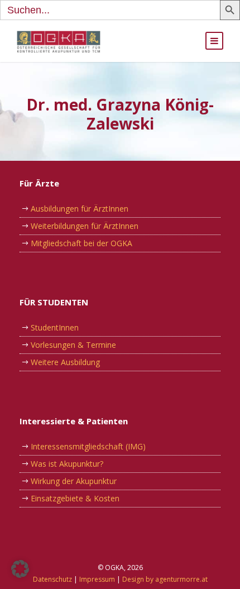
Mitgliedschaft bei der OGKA (81, 243)
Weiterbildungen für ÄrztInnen (84, 226)
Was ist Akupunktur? (67, 463)
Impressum (97, 579)
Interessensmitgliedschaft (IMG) (88, 446)
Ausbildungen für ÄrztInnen (79, 208)
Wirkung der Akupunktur (74, 481)
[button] (20, 569)
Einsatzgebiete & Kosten (75, 498)
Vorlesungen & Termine (73, 344)
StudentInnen (55, 327)
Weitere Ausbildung (65, 362)
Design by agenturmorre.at (165, 579)
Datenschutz (52, 579)
